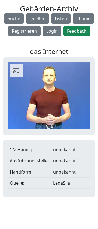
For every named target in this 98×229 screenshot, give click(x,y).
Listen (61, 18)
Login (52, 31)
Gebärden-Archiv (49, 9)
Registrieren (24, 31)
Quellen (37, 18)
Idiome (83, 18)
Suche (14, 18)
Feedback (77, 31)
